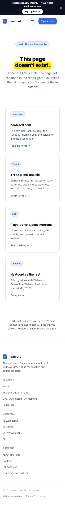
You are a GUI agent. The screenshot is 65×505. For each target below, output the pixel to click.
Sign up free (32, 11)
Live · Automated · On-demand (20, 398)
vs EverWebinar (11, 432)
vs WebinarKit (10, 420)
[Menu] (32, 21)
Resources (8, 404)
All (4, 438)
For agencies (10, 466)
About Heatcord (12, 454)
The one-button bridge (15, 392)
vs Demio (8, 426)
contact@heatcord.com (23, 324)
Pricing (6, 386)
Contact (7, 460)
